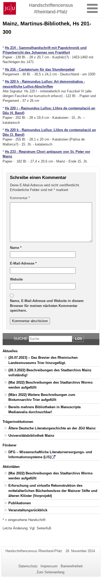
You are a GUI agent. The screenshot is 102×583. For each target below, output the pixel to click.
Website (16, 279)
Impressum (49, 566)
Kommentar (20, 198)
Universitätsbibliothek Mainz (31, 436)
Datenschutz (28, 566)
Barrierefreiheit (72, 566)
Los (78, 339)
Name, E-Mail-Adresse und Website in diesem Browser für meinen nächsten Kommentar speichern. (47, 305)
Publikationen (19, 503)
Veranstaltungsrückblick (27, 510)
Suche (20, 338)
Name (15, 248)
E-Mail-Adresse (23, 263)
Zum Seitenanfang (50, 572)
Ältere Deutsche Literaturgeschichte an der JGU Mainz (52, 428)
